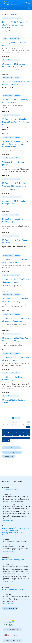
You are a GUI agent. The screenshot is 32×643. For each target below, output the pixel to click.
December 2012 (16, 422)
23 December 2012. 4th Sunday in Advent (15, 241)
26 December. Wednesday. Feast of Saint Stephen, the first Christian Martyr (15, 144)
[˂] (3, 443)
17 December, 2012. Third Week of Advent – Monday (15, 358)
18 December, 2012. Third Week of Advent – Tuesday (15, 339)
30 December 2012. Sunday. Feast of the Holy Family (13, 65)
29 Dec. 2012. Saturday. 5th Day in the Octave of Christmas (15, 83)
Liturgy (5, 38)
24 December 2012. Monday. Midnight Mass (14, 202)
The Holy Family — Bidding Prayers (14, 43)
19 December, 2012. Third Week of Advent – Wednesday (15, 319)
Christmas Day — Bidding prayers (13, 163)
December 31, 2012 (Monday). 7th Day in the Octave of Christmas (15, 25)
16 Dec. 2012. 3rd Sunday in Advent (14, 401)
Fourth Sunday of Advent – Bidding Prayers (13, 220)
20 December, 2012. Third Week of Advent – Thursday (15, 300)
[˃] (28, 443)
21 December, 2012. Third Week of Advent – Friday (15, 280)
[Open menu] (28, 3)
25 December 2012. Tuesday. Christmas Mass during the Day (15, 184)
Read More (5, 35)
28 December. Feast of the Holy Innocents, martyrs (15, 100)
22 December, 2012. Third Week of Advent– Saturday (15, 261)
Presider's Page (14, 38)
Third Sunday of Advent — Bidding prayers (13, 378)
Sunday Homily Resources (11, 60)
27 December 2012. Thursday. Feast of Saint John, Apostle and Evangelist (15, 122)
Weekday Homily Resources (11, 18)
